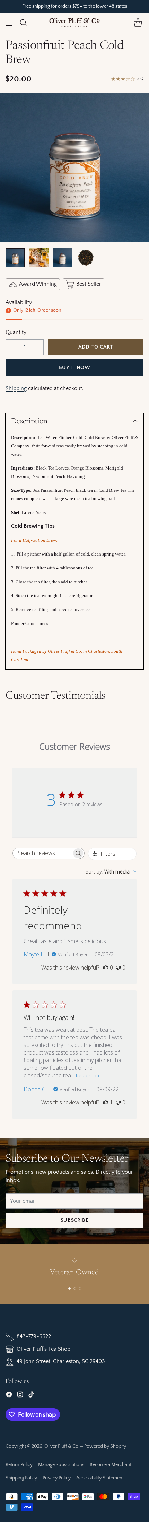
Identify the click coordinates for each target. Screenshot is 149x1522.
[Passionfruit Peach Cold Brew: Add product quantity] (37, 347)
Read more (88, 1075)
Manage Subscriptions (61, 1465)
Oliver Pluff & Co (61, 1446)
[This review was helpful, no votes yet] (105, 967)
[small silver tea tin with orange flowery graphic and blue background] (74, 167)
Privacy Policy (57, 1478)
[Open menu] (9, 22)
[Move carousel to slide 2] (74, 1288)
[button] (138, 22)
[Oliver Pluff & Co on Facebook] (9, 1395)
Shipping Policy (21, 1478)
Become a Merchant (110, 1465)
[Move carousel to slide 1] (69, 1288)
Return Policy (19, 1465)
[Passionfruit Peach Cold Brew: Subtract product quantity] (12, 347)
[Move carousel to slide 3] (80, 1288)
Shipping (16, 388)
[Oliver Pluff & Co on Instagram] (20, 1395)
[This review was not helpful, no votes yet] (118, 967)
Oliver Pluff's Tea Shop (43, 1349)
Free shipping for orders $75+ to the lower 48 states (74, 6)
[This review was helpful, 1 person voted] (105, 1102)
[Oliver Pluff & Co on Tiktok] (31, 1395)
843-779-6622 (34, 1336)
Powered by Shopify (105, 1446)
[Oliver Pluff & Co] (74, 22)
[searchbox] (42, 853)
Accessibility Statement (100, 1478)
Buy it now (74, 367)
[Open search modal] (23, 22)
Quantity (16, 332)
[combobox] (111, 871)
